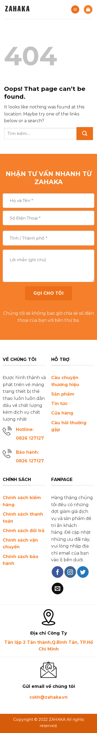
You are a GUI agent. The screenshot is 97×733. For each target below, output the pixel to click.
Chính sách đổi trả (23, 530)
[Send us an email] (57, 588)
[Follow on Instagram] (70, 572)
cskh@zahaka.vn (48, 697)
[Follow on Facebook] (57, 572)
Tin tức (59, 403)
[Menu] (75, 9)
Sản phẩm (62, 394)
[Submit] (85, 133)
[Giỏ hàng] (88, 9)
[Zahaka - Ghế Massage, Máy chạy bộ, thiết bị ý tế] (31, 9)
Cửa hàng (62, 413)
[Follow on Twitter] (83, 572)
